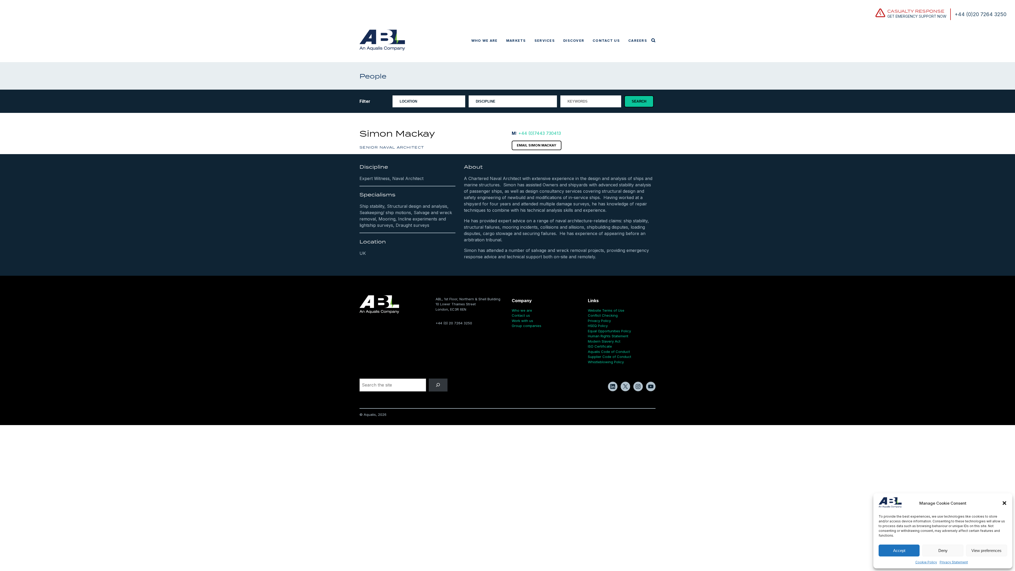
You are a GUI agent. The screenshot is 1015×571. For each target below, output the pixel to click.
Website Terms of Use (606, 310)
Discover (573, 41)
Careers (637, 41)
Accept (899, 550)
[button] (1004, 503)
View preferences (986, 550)
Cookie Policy (926, 562)
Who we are (484, 41)
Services (544, 41)
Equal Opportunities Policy (609, 331)
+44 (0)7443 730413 (539, 133)
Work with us (522, 321)
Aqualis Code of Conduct (609, 351)
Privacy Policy (599, 321)
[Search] (438, 385)
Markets (516, 41)
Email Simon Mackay (536, 145)
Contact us (606, 41)
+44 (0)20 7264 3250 (981, 14)
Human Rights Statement (608, 336)
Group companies (526, 326)
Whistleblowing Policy (606, 362)
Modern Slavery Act (604, 341)
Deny (943, 550)
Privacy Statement (954, 562)
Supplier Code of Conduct (609, 356)
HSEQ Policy (598, 326)
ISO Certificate (600, 346)
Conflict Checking (603, 315)
